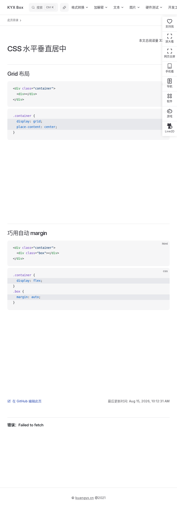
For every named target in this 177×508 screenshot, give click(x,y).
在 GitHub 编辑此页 (26, 401)
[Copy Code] (162, 248)
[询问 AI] (64, 7)
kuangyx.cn (84, 498)
